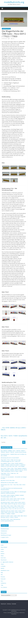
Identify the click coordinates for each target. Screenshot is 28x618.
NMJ (2, 572)
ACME (2, 545)
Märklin (2, 568)
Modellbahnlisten (5, 528)
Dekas (2, 555)
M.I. (9, 38)
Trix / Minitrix (4, 587)
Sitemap (9, 603)
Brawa (2, 551)
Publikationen (4, 531)
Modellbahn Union (5, 570)
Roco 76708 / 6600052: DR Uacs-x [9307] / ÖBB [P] (13, 428)
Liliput (2, 564)
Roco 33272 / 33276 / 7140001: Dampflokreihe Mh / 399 (14, 437)
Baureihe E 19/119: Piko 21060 (7, 480)
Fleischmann (4, 560)
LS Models (3, 566)
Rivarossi (3, 576)
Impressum (3, 603)
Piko (2, 574)
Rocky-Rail (3, 579)
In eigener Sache (4, 537)
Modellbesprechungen (6, 535)
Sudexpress (3, 583)
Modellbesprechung (6, 28)
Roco (2, 581)
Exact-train (3, 557)
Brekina (2, 553)
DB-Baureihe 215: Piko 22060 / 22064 (9, 482)
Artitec (2, 549)
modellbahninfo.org (14, 2)
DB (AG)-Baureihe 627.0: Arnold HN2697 (10, 457)
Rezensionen (4, 533)
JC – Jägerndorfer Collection (7, 562)
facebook (14, 603)
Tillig (2, 585)
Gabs (13, 38)
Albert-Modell (4, 547)
